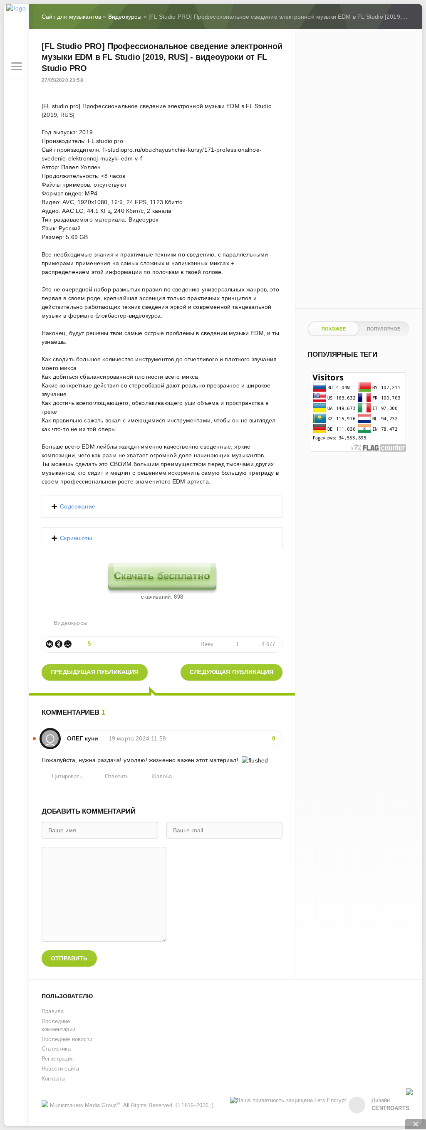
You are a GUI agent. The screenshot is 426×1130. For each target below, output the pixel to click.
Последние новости (67, 1039)
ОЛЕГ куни (83, 738)
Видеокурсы (70, 622)
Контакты (53, 1079)
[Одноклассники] (58, 644)
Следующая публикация (231, 672)
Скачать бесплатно (162, 575)
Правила (53, 1011)
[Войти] (16, 41)
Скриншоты (76, 538)
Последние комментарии (58, 1025)
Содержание (77, 506)
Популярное (384, 328)
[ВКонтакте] (49, 644)
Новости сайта (60, 1069)
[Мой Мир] (68, 644)
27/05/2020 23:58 (62, 80)
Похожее (334, 328)
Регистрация (58, 1059)
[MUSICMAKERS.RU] (16, 16)
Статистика (56, 1049)
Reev (207, 644)
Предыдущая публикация (95, 672)
